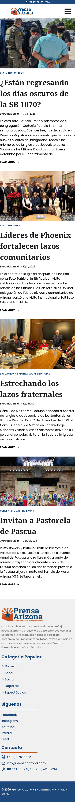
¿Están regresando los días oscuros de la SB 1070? (34, 93)
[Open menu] (67, 11)
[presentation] (37, 43)
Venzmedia (46, 789)
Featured (6, 73)
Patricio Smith (11, 113)
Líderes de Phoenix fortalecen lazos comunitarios (35, 246)
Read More (9, 162)
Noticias (44, 373)
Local (18, 225)
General (5, 510)
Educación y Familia (13, 373)
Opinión (19, 73)
